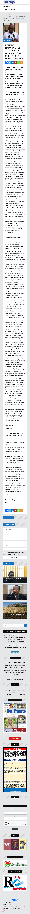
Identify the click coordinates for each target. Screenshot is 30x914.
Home (5, 14)
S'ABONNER (16, 738)
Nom (15, 816)
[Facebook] (6, 62)
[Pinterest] (15, 62)
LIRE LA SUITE (15, 652)
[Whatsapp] (18, 62)
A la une (10, 14)
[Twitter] (9, 62)
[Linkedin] (12, 62)
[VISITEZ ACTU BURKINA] (15, 863)
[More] (21, 62)
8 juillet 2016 (8, 40)
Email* (15, 810)
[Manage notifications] (3, 910)
